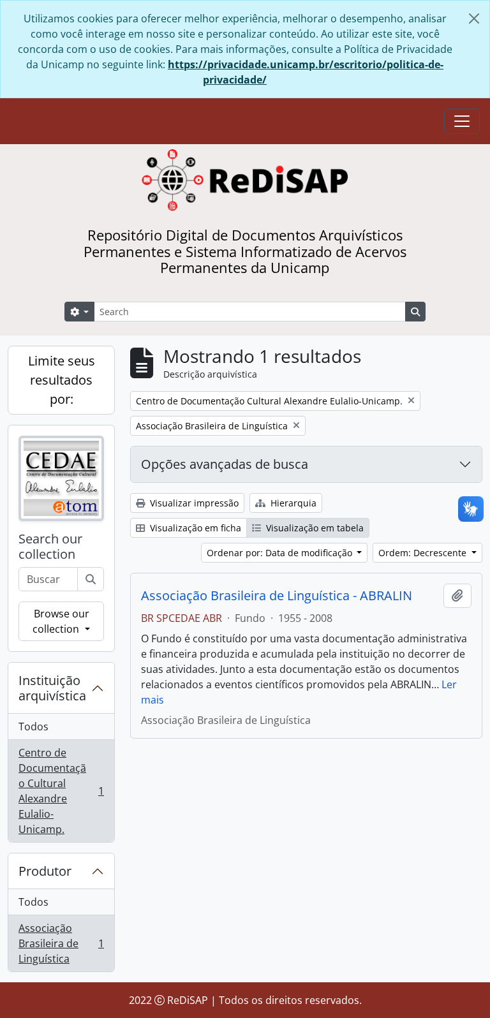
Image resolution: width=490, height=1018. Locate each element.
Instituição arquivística (52, 688)
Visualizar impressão (193, 503)
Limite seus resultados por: (61, 380)
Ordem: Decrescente (423, 553)
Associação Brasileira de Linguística (61, 943)
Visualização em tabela (314, 528)
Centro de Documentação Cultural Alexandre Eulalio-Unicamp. (61, 791)
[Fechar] (474, 18)
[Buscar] (90, 579)
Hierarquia (292, 503)
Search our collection (50, 546)
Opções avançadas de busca (224, 464)
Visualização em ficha (194, 528)
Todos (33, 726)
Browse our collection (61, 621)
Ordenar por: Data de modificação (281, 553)
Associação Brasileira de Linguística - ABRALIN (276, 595)
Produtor (45, 871)
